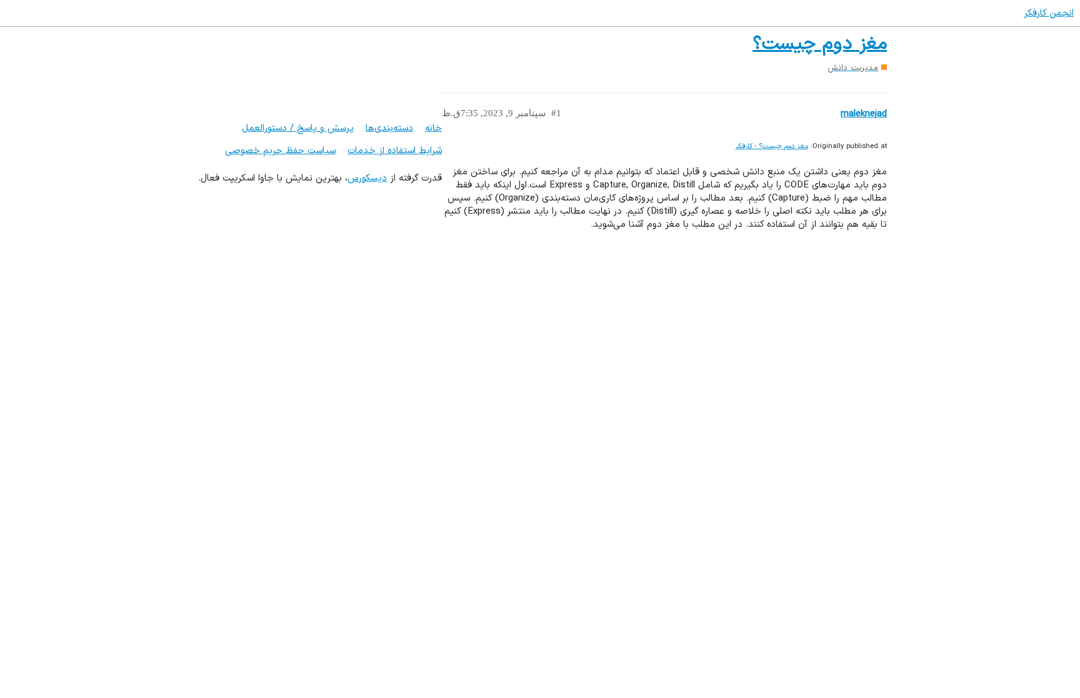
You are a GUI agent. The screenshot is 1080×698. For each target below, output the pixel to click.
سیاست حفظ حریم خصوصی (280, 151)
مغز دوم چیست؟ (819, 44)
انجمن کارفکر (1049, 13)
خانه (433, 128)
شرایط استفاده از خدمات (395, 151)
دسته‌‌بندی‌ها (389, 128)
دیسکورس (367, 178)
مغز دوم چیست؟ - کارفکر (771, 146)
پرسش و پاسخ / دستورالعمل (298, 128)
